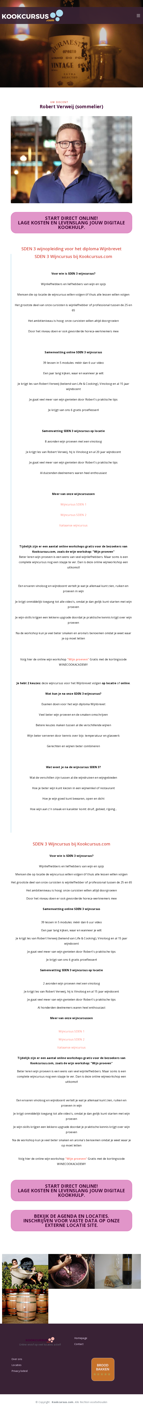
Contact (79, 1344)
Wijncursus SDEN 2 (73, 515)
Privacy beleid (20, 1371)
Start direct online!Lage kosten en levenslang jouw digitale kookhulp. (71, 222)
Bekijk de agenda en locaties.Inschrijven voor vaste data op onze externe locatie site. (71, 1220)
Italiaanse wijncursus (73, 525)
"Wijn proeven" (78, 659)
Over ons (17, 1359)
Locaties (16, 1365)
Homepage (80, 1338)
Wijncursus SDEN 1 (73, 504)
